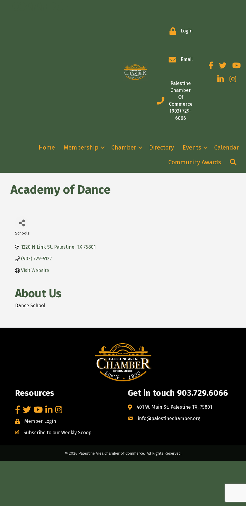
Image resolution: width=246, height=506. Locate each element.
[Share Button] (21, 222)
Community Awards (194, 162)
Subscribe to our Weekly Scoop (57, 432)
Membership (81, 147)
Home (47, 147)
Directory (161, 147)
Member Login (40, 421)
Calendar (226, 147)
